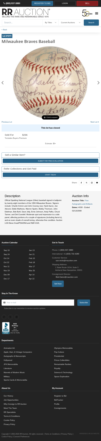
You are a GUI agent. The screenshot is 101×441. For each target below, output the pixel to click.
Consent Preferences (22, 437)
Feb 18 (32, 262)
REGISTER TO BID (42, 3)
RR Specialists (10, 412)
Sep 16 (7, 250)
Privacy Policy (9, 424)
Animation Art (9, 348)
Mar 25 (32, 270)
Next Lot (93, 122)
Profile (56, 404)
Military (7, 376)
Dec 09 (7, 275)
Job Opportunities (11, 400)
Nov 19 (7, 270)
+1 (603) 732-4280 (71, 254)
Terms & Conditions (12, 416)
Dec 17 (7, 279)
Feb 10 (32, 258)
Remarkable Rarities (62, 364)
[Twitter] (86, 182)
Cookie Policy (9, 420)
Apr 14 (31, 275)
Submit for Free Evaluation (50, 161)
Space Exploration (61, 376)
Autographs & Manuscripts (15, 356)
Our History (8, 396)
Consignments (60, 408)
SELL (87, 3)
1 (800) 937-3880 (66, 250)
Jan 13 (32, 250)
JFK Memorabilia (11, 364)
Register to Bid (60, 396)
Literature (8, 368)
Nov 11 (6, 266)
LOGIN (65, 3)
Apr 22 (31, 279)
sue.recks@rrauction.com (66, 260)
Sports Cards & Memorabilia (15, 380)
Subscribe (84, 302)
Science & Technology (63, 372)
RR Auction (24, 434)
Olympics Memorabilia (63, 348)
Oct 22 (6, 262)
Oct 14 (6, 258)
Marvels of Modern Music (14, 372)
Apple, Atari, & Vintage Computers (18, 352)
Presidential (59, 356)
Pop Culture (59, 352)
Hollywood (8, 360)
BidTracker (58, 400)
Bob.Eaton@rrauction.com (67, 277)
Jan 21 (32, 254)
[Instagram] (91, 182)
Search (91, 22)
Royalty (57, 368)
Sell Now (58, 284)
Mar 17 (32, 266)
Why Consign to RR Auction (15, 404)
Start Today (50, 175)
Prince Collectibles (61, 360)
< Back (4, 30)
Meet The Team (10, 408)
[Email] (97, 182)
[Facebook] (81, 182)
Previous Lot (7, 122)
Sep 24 (7, 254)
